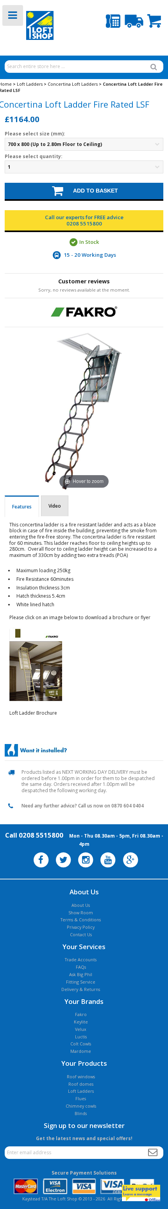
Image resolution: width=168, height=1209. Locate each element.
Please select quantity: (34, 156)
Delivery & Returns (80, 989)
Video (54, 506)
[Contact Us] (113, 21)
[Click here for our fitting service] (36, 750)
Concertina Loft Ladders (73, 84)
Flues (80, 1098)
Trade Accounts (81, 959)
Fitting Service (80, 982)
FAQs (81, 967)
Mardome (80, 1051)
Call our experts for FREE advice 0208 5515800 (84, 220)
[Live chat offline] (141, 1193)
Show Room (80, 912)
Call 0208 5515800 (34, 835)
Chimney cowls (81, 1106)
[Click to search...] (154, 67)
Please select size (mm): (35, 134)
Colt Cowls (80, 1044)
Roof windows (81, 1076)
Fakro (81, 1014)
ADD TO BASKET (91, 190)
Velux (80, 1029)
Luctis (81, 1037)
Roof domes (80, 1084)
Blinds (81, 1113)
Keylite (81, 1022)
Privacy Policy (81, 927)
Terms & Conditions (81, 920)
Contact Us (81, 934)
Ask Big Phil (80, 974)
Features (22, 506)
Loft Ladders (30, 84)
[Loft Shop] (31, 25)
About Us (80, 905)
